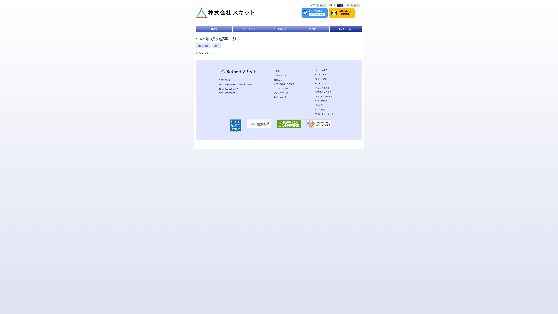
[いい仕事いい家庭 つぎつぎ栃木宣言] (318, 126)
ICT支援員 (320, 109)
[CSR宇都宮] (288, 126)
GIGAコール (321, 74)
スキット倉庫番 (322, 87)
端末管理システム (323, 92)
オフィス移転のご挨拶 (284, 84)
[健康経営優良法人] (258, 126)
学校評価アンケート (324, 114)
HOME (277, 71)
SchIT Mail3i (321, 101)
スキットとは (280, 75)
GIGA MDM (320, 79)
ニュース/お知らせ (282, 88)
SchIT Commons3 (323, 96)
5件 (216, 45)
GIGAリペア (321, 83)
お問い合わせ (280, 97)
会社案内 (278, 79)
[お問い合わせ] (342, 12)
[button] (281, 29)
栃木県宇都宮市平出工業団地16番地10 (236, 84)
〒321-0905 (224, 80)
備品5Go (319, 105)
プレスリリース (281, 93)
